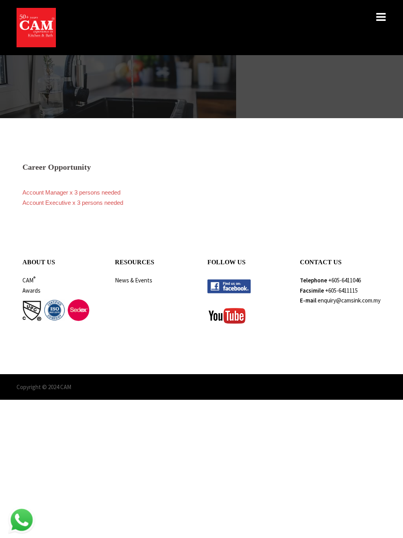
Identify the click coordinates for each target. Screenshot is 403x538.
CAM (28, 280)
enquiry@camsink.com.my (349, 300)
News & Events (133, 280)
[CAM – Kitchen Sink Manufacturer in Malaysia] (36, 27)
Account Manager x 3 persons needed (71, 192)
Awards (31, 290)
